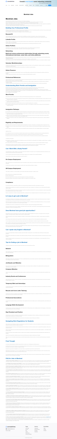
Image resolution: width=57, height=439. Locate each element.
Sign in (46, 5)
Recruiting (16, 5)
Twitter (44, 428)
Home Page (27, 428)
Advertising (26, 5)
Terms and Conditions (29, 434)
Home (6, 5)
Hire (9, 5)
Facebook (45, 430)
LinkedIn (45, 429)
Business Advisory (21, 5)
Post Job (50, 5)
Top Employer (37, 5)
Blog (33, 5)
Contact (27, 431)
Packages (30, 5)
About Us (41, 5)
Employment (12, 5)
